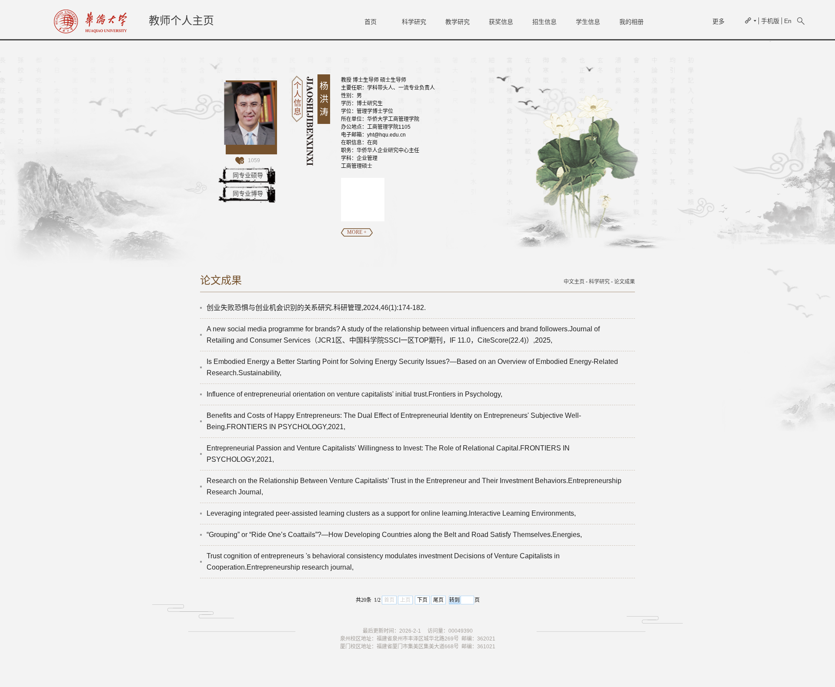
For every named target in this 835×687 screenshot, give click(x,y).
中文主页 (574, 282)
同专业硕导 (248, 175)
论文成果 (624, 282)
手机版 (770, 20)
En (788, 20)
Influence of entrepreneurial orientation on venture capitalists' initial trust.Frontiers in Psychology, (354, 394)
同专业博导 (248, 193)
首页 (370, 21)
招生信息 (544, 21)
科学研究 (414, 21)
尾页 (438, 600)
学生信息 (588, 21)
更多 (718, 21)
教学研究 (457, 21)
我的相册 (631, 21)
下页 (422, 600)
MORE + (357, 232)
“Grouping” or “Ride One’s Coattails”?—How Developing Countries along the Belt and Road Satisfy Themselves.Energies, (394, 534)
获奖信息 (501, 21)
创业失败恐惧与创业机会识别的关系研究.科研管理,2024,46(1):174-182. (316, 307)
